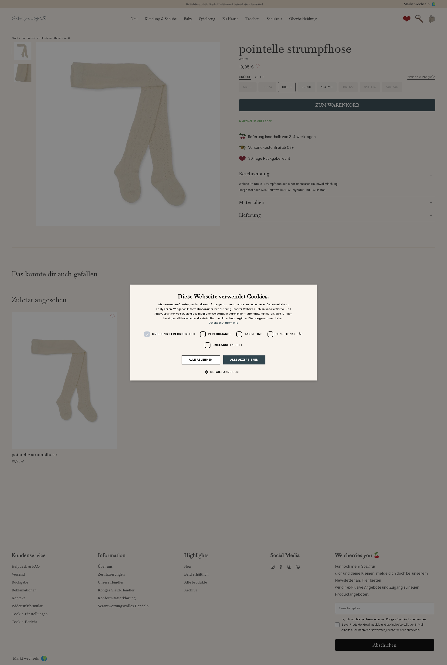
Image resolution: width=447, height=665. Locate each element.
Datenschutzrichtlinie (223, 323)
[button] (223, 372)
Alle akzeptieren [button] (244, 360)
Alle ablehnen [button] (201, 360)
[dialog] (223, 332)
